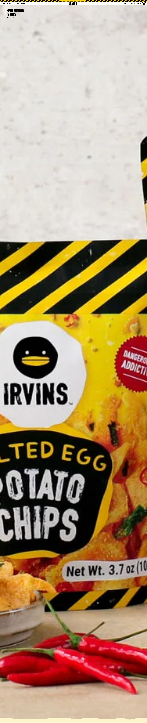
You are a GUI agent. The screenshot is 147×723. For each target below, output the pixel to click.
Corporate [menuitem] (16, 3)
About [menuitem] (9, 3)
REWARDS (133, 3)
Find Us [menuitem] (23, 3)
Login (139, 3)
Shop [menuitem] (2, 3)
